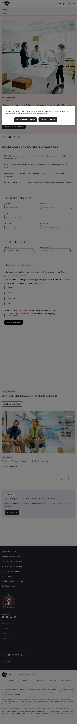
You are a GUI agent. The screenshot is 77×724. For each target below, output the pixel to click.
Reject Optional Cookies (25, 119)
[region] (38, 115)
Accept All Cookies (48, 119)
